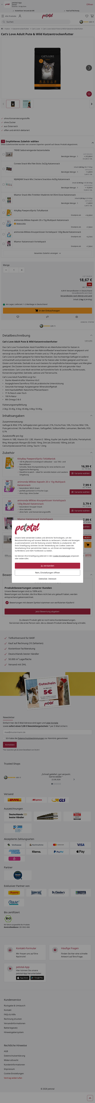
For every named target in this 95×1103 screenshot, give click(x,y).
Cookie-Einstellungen (62, 556)
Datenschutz (43, 579)
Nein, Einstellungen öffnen (47, 572)
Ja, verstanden (47, 565)
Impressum (52, 579)
